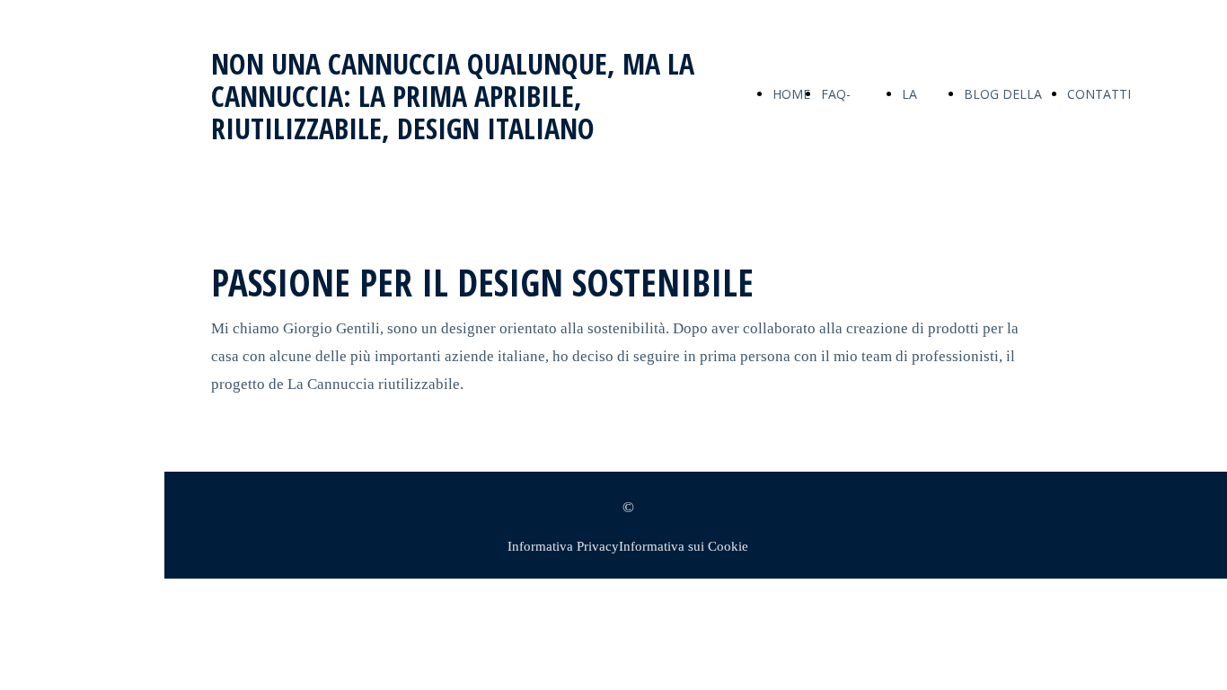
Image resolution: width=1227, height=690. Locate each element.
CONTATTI (1099, 93)
